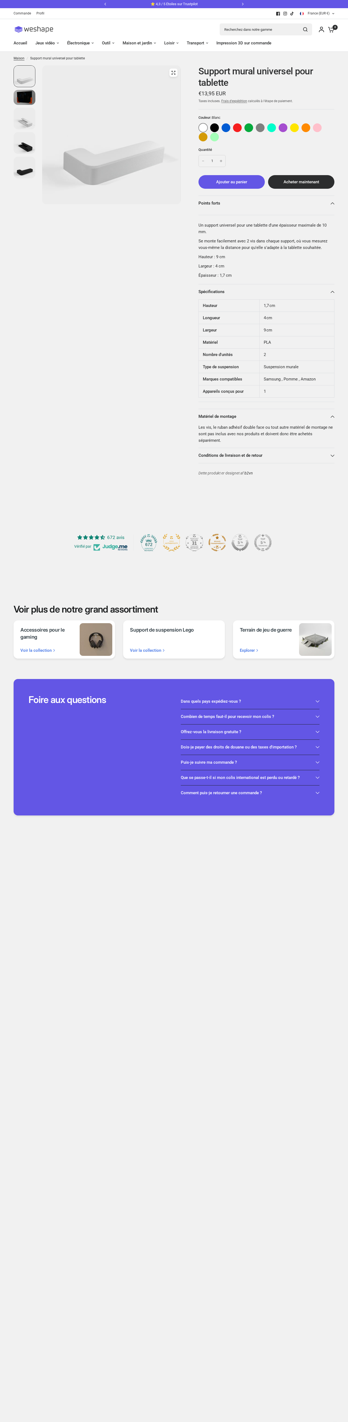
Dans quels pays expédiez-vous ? (211, 701)
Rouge (237, 127)
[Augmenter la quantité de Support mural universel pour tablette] (221, 161)
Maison (19, 58)
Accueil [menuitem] (20, 43)
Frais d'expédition (234, 101)
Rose (317, 127)
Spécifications (211, 291)
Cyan (271, 127)
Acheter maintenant (301, 181)
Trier (214, 127)
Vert (248, 127)
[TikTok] (292, 13)
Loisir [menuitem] (169, 43)
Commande (22, 13)
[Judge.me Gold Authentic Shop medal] (171, 542)
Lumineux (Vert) (214, 137)
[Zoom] (173, 73)
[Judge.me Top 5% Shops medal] (240, 542)
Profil (40, 13)
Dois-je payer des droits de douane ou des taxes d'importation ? (239, 747)
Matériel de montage (217, 416)
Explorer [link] (247, 650)
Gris (260, 127)
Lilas (283, 127)
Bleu (226, 127)
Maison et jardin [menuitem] (137, 43)
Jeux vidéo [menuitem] (45, 43)
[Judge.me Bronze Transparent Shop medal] (217, 542)
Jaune (294, 127)
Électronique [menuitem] (78, 43)
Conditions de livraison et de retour (230, 455)
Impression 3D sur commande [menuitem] (243, 43)
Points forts (209, 203)
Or (203, 137)
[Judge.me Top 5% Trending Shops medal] (263, 542)
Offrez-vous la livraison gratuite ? (211, 731)
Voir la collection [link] (36, 650)
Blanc (203, 127)
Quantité (205, 150)
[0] (329, 29)
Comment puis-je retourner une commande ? (221, 792)
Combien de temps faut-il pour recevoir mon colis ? (227, 716)
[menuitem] (24, 13)
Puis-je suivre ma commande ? (209, 762)
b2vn (248, 473)
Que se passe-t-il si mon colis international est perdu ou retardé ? (240, 777)
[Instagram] (285, 13)
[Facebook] (278, 13)
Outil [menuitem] (106, 43)
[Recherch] (305, 29)
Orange (306, 127)
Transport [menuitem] (195, 43)
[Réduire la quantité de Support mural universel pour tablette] (203, 161)
